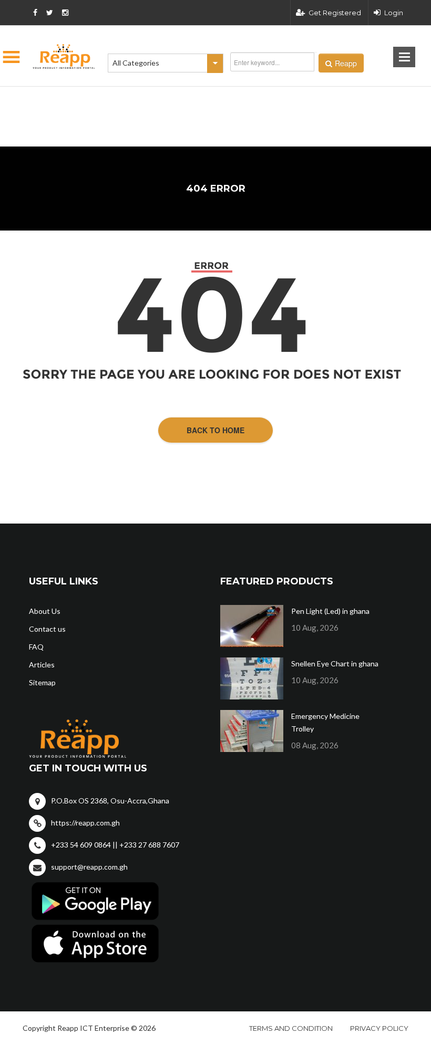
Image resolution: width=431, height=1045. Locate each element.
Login (393, 12)
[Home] (64, 56)
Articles (42, 664)
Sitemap (42, 682)
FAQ (36, 646)
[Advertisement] (163, 100)
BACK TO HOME (215, 430)
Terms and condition (291, 1028)
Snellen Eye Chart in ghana (334, 663)
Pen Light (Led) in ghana (330, 611)
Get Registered (335, 12)
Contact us (47, 628)
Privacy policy (379, 1028)
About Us (44, 611)
